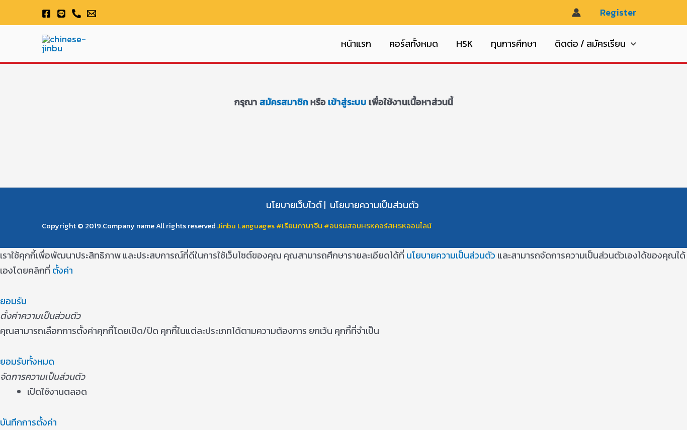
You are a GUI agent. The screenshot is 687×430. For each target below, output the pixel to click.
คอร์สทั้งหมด (413, 43)
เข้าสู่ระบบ (346, 102)
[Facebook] (46, 13)
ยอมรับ (13, 301)
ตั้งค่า (62, 270)
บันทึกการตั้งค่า (28, 422)
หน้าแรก (356, 43)
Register (618, 12)
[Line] (61, 13)
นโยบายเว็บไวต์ (294, 205)
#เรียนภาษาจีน (300, 225)
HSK (464, 43)
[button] (631, 43)
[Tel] (76, 13)
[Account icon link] (576, 12)
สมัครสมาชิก (284, 102)
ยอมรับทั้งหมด (27, 361)
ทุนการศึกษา (514, 43)
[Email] (91, 13)
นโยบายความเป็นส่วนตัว (374, 205)
